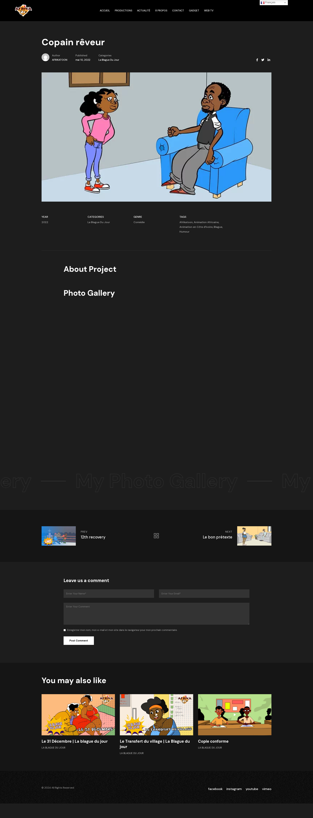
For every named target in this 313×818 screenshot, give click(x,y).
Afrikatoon (186, 222)
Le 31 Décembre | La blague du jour (75, 741)
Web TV (208, 10)
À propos (161, 10)
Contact (178, 10)
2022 (45, 222)
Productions (123, 10)
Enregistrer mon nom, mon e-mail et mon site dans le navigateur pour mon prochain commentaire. (122, 630)
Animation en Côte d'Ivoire (196, 227)
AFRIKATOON (59, 60)
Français (270, 2)
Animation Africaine (206, 222)
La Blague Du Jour (108, 60)
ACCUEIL (105, 10)
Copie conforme (213, 741)
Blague (218, 227)
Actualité (143, 10)
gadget (194, 10)
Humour (184, 231)
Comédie (139, 222)
